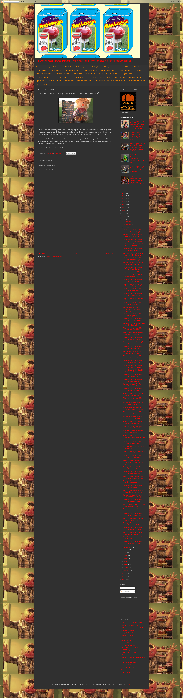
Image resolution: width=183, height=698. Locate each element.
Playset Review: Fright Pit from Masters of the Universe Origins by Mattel (136, 136)
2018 (124, 216)
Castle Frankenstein (43, 84)
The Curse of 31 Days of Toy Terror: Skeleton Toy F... (132, 249)
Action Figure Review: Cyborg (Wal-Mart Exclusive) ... (133, 333)
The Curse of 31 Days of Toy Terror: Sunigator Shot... (132, 427)
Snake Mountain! (125, 70)
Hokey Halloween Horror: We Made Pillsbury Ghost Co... (133, 403)
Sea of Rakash (91, 77)
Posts (124, 588)
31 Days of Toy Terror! (111, 67)
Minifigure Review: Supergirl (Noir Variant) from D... (132, 482)
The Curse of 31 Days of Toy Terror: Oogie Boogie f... (132, 338)
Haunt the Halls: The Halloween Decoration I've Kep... (133, 533)
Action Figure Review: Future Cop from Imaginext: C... (133, 299)
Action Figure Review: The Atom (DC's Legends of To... (134, 245)
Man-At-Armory (111, 74)
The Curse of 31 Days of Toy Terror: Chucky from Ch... (132, 375)
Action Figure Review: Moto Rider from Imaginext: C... (132, 285)
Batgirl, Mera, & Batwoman (130, 625)
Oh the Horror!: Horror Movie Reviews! (49, 70)
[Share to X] (71, 153)
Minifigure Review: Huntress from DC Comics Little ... (132, 524)
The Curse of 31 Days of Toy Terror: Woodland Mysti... (132, 259)
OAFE (123, 655)
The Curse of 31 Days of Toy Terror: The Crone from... (132, 456)
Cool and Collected (127, 630)
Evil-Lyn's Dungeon (105, 77)
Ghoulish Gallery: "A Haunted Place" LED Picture (133, 431)
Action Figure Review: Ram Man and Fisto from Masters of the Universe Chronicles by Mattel (137, 147)
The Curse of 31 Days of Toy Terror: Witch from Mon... (132, 329)
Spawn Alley (40, 81)
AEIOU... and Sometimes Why (131, 623)
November (127, 224)
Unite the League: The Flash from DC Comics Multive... (132, 385)
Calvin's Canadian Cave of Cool (132, 628)
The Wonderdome (135, 77)
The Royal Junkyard (54, 81)
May (125, 558)
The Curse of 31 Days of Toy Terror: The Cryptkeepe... (132, 319)
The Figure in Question (129, 667)
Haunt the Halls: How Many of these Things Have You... (133, 491)
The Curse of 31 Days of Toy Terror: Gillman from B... (132, 361)
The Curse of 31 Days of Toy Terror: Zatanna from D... (132, 294)
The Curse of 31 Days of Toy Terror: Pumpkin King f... (132, 231)
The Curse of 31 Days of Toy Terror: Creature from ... (132, 347)
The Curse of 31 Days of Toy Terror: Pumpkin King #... (132, 289)
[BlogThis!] (69, 153)
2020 (124, 210)
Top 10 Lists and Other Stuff (131, 67)
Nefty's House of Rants (129, 652)
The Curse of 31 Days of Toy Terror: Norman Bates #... (132, 389)
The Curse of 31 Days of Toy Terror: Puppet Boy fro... (132, 268)
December (127, 221)
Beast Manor (138, 70)
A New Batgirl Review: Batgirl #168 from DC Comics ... (133, 371)
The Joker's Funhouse (61, 74)
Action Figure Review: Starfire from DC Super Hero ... (133, 394)
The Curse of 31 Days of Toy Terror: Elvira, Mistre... (132, 303)
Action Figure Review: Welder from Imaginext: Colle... (133, 275)
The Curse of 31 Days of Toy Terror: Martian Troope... (132, 500)
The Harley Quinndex (43, 74)
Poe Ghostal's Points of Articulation (133, 657)
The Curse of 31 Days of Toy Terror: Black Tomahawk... (132, 514)
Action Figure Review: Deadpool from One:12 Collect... (134, 452)
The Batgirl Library (71, 70)
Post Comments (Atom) (55, 256)
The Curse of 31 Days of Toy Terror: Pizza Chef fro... (132, 280)
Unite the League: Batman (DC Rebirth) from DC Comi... (133, 235)
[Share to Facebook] (73, 153)
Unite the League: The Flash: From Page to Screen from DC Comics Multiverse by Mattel (137, 180)
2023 (124, 202)
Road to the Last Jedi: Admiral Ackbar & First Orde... (133, 538)
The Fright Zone (120, 77)
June (125, 556)
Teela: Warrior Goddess (44, 77)
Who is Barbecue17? (72, 67)
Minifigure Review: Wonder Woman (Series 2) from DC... (133, 408)
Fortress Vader (69, 81)
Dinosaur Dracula (127, 635)
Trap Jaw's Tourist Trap (63, 77)
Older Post (109, 253)
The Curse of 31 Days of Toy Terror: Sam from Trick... (132, 542)
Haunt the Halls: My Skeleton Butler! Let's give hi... (133, 519)
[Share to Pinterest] (75, 153)
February (127, 567)
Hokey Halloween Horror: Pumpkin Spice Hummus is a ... (133, 462)
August (126, 550)
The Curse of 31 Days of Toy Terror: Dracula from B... (132, 486)
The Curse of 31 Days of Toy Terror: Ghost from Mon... (132, 528)
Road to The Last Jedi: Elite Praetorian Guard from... (132, 352)
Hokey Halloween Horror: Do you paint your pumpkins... (133, 417)
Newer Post (42, 253)
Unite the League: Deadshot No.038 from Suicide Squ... (133, 496)
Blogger (128, 684)
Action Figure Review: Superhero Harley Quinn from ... (134, 437)
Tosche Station (77, 74)
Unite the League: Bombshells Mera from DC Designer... (133, 254)
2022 (124, 204)
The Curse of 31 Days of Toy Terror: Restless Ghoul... (132, 442)
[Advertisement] (75, 234)
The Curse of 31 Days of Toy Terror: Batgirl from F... (132, 315)
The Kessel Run (90, 74)
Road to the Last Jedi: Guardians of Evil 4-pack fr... (133, 510)
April (125, 561)
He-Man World (126, 643)
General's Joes (126, 640)
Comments (126, 591)
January (127, 570)
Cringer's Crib (78, 77)
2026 (124, 193)
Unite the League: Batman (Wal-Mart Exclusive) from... (134, 343)
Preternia (124, 660)
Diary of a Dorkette (127, 633)
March (126, 564)
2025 (124, 196)
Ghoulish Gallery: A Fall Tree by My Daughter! (133, 447)
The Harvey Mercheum (129, 670)
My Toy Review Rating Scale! (91, 67)
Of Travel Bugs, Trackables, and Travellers (110, 81)
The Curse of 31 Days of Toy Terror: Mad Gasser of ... (132, 472)
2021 (124, 207)
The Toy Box (125, 672)
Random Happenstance (129, 662)
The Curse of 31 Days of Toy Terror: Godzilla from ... (132, 399)
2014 (124, 579)
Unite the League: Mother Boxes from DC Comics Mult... (134, 324)
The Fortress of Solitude (85, 81)
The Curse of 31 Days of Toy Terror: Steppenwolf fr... (132, 357)
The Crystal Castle (126, 74)
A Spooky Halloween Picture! (132, 272)
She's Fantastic (126, 665)
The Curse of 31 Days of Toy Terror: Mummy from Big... (132, 366)
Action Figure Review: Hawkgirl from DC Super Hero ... (133, 422)
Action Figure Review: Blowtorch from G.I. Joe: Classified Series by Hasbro (137, 168)
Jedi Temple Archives (128, 645)
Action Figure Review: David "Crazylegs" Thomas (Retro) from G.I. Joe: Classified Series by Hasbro (137, 124)
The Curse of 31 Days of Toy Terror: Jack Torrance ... (132, 380)
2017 (124, 219)
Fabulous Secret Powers (108, 70)
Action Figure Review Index (52, 67)
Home (38, 67)
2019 (124, 213)
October (127, 227)
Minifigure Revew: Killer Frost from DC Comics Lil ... (133, 468)
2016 (124, 574)
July (125, 553)
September (128, 547)
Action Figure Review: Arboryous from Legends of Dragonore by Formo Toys (137, 158)
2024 (124, 199)
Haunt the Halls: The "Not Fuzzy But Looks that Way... (134, 505)
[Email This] (67, 153)
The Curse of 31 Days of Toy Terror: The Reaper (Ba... (132, 240)
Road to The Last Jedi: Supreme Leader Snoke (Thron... (132, 309)
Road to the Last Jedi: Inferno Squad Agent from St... (133, 263)
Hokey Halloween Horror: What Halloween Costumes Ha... (133, 477)
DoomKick (124, 638)
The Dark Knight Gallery (89, 70)
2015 (124, 577)
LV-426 (101, 74)
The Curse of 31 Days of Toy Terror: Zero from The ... (132, 413)
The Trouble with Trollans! (136, 81)
